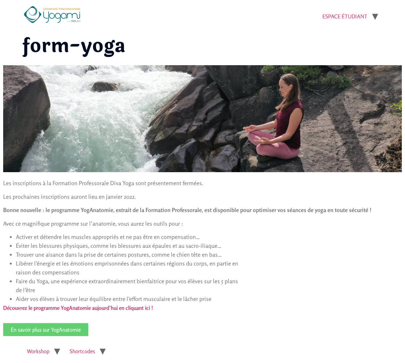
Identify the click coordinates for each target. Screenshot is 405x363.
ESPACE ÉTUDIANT (344, 16)
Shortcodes (82, 351)
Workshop (38, 351)
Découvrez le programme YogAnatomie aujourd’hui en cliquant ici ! (78, 307)
